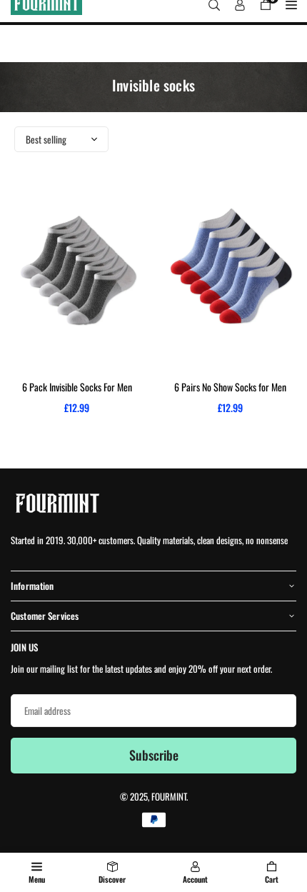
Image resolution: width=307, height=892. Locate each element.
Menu (37, 879)
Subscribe (153, 755)
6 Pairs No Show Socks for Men (230, 386)
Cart (271, 879)
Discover (112, 879)
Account (195, 879)
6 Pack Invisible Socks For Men (77, 386)
